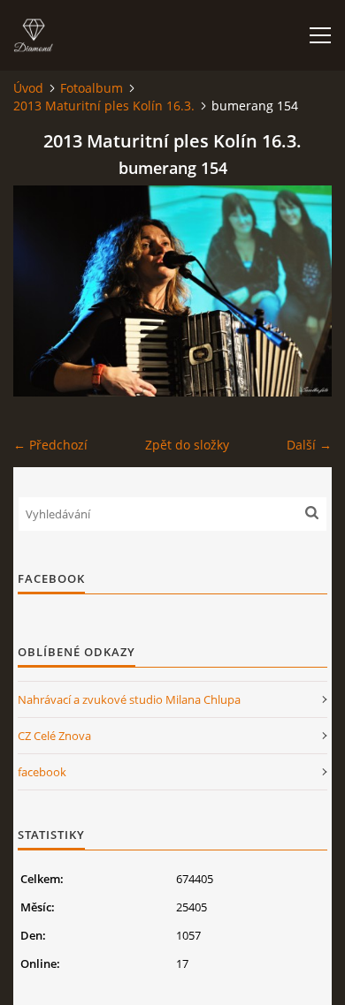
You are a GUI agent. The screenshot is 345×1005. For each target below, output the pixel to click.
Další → (309, 444)
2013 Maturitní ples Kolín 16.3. (104, 105)
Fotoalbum (91, 87)
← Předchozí (50, 444)
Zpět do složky (187, 444)
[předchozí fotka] (42, 291)
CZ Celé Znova (54, 736)
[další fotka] (303, 291)
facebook (42, 772)
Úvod (28, 87)
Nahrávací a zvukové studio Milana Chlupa (129, 699)
